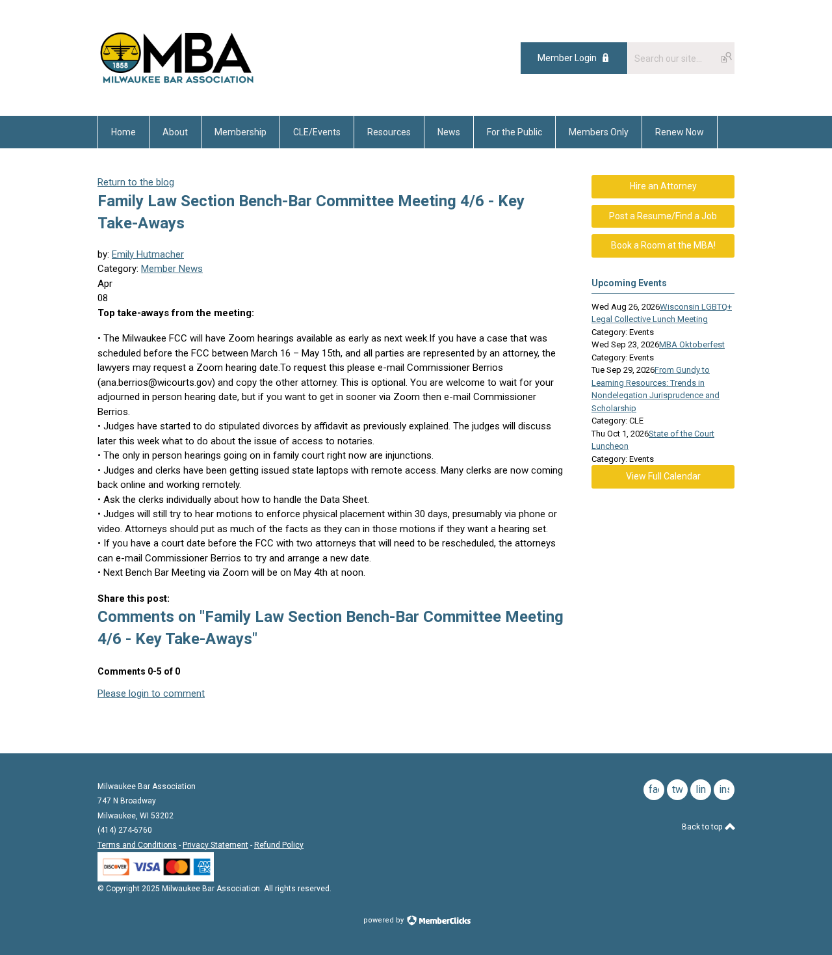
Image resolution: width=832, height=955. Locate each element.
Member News (172, 269)
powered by (384, 920)
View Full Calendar (663, 476)
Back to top (703, 826)
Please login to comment (151, 693)
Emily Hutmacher (148, 254)
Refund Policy (279, 845)
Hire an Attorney (663, 186)
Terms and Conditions (137, 845)
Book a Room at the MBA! (663, 245)
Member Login (567, 58)
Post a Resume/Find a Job (663, 216)
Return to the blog (136, 182)
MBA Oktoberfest (692, 344)
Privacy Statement (215, 845)
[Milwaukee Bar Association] (177, 86)
